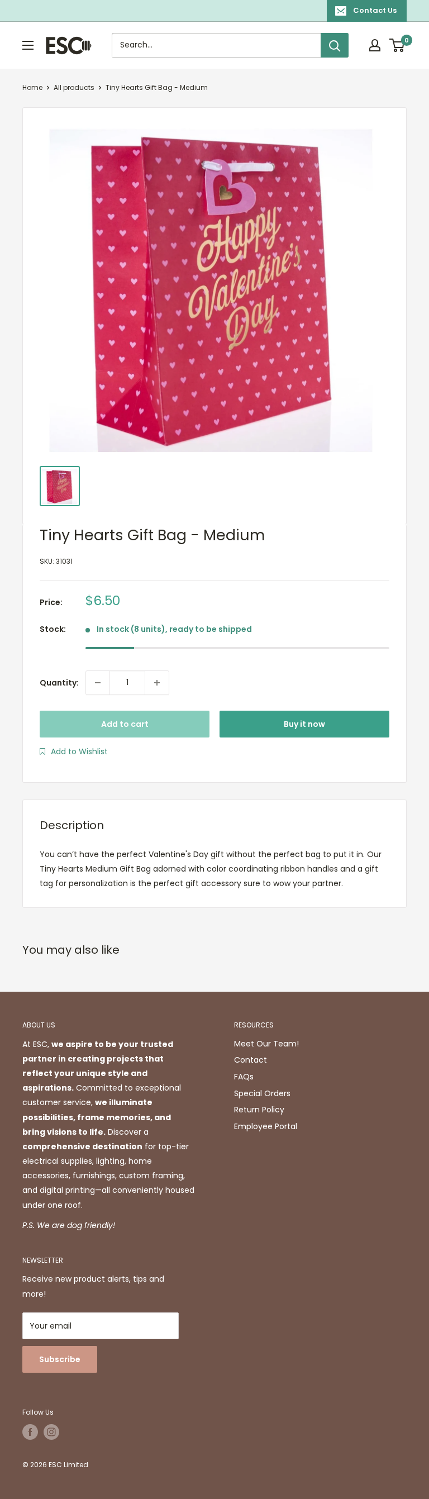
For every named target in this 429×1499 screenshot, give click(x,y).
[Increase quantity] (157, 682)
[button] (74, 751)
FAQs (244, 1076)
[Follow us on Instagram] (51, 1432)
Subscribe (59, 1359)
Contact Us (375, 10)
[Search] (335, 45)
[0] (397, 45)
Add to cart (125, 724)
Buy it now (304, 724)
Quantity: (59, 682)
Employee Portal (265, 1126)
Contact (250, 1059)
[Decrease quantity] (97, 682)
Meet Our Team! (266, 1043)
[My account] (374, 45)
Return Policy (259, 1109)
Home (32, 87)
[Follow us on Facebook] (30, 1432)
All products (74, 87)
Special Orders (262, 1093)
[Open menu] (28, 45)
